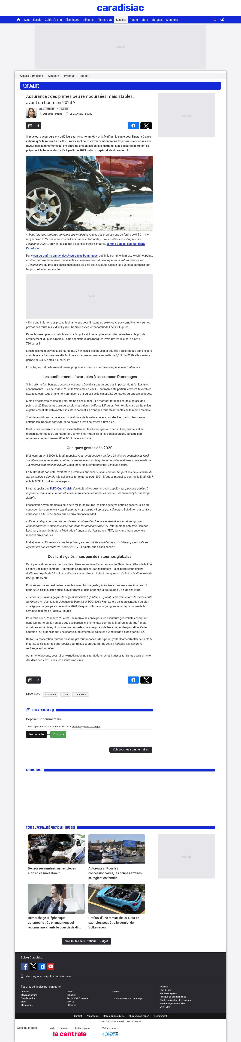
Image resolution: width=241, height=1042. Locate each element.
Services (121, 20)
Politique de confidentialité (173, 996)
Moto (144, 20)
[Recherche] (214, 19)
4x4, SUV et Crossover (78, 998)
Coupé (70, 991)
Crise (65, 694)
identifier (76, 726)
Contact (78, 1016)
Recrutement (160, 1016)
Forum (134, 20)
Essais (37, 20)
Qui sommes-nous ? (139, 1016)
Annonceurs (93, 1016)
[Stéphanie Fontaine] (31, 117)
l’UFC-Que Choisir (61, 488)
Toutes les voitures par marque (127, 998)
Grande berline (28, 998)
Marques (157, 20)
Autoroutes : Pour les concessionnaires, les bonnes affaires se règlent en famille (115, 873)
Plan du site (165, 990)
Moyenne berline (29, 995)
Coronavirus (80, 694)
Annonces (172, 20)
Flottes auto (105, 20)
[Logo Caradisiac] (120, 14)
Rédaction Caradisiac (114, 1016)
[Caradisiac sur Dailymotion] (42, 967)
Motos (115, 991)
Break (24, 1001)
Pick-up (70, 1001)
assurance (50, 694)
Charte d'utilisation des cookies (175, 1000)
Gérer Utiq (165, 1006)
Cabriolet (71, 995)
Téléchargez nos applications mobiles (47, 976)
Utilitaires (88, 20)
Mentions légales (168, 993)
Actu (27, 20)
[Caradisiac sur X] (34, 967)
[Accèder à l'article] (56, 849)
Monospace (27, 1005)
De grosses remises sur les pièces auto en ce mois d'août (52, 870)
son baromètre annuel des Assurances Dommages (65, 255)
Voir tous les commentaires (131, 749)
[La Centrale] (70, 1037)
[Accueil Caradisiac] (18, 19)
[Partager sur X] (146, 124)
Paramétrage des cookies (172, 1003)
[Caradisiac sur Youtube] (50, 967)
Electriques (72, 20)
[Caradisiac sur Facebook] (25, 967)
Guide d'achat (53, 20)
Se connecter (36, 734)
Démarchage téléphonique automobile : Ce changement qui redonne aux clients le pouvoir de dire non (54, 923)
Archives (164, 986)
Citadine (25, 991)
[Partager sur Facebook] (134, 124)
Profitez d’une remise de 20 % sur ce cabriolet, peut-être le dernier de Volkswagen (113, 922)
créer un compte (92, 726)
